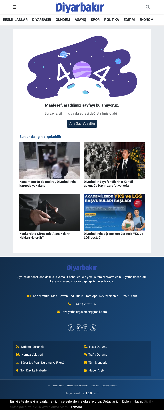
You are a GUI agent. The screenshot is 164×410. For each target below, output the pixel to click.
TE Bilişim (92, 393)
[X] (78, 327)
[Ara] (147, 7)
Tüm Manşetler (98, 362)
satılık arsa (95, 386)
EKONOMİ (146, 19)
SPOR (95, 19)
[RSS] (93, 327)
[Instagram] (85, 327)
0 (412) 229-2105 (85, 304)
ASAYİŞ (80, 19)
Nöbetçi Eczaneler (33, 347)
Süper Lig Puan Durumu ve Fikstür (43, 362)
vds (49, 386)
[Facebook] (71, 327)
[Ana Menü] (14, 7)
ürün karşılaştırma (109, 386)
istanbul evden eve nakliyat (77, 386)
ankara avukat (58, 386)
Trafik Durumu (97, 354)
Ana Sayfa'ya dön (82, 123)
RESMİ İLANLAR (15, 19)
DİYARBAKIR (41, 19)
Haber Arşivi (97, 370)
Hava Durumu (98, 347)
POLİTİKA (111, 19)
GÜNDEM (63, 19)
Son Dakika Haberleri (34, 370)
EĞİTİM (129, 19)
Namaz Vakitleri (32, 354)
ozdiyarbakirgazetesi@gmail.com (85, 312)
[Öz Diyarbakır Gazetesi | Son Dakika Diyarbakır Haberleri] (80, 6)
